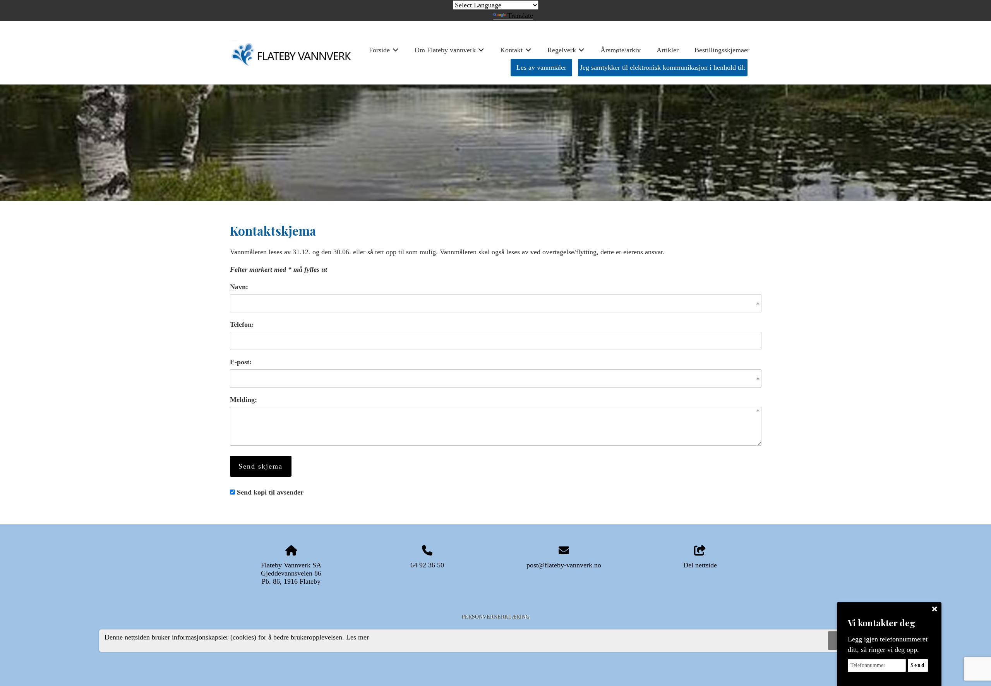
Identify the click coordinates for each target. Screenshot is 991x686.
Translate (520, 15)
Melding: (243, 399)
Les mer (357, 637)
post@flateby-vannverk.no (563, 565)
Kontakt (516, 52)
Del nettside (700, 565)
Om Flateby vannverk (450, 52)
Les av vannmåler (541, 67)
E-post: (241, 362)
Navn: (239, 287)
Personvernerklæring (496, 617)
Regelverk (566, 52)
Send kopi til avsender (270, 492)
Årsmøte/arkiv (620, 50)
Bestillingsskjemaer (721, 50)
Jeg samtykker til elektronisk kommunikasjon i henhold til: (663, 67)
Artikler (668, 50)
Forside (384, 52)
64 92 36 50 (427, 565)
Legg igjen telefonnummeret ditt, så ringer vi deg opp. (888, 644)
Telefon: (242, 324)
